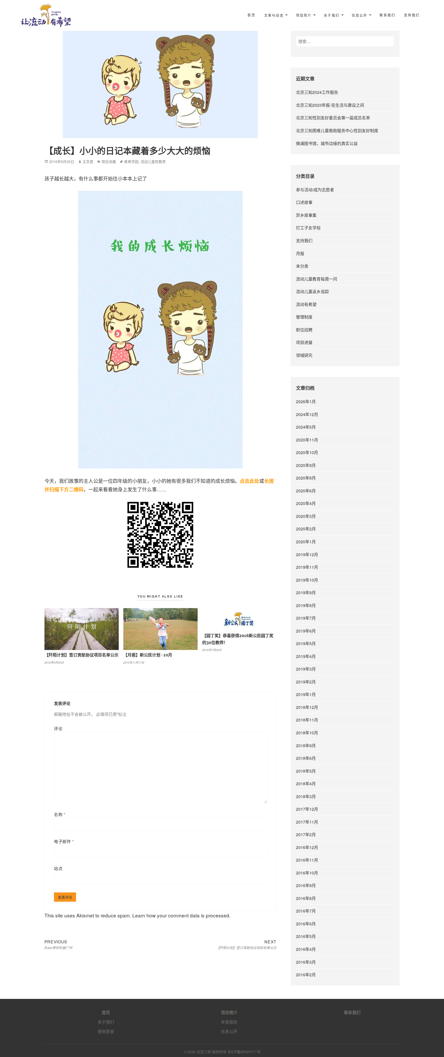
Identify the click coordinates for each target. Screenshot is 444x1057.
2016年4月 (306, 949)
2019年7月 (306, 618)
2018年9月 (306, 745)
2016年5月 (306, 936)
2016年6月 (306, 924)
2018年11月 (307, 720)
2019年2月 (306, 682)
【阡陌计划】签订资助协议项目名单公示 (81, 655)
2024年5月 (306, 427)
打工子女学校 (308, 228)
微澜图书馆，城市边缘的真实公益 (327, 143)
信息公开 (359, 15)
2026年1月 (306, 401)
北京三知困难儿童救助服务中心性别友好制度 (337, 130)
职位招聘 (304, 330)
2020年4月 (306, 503)
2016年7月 (306, 911)
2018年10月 (307, 733)
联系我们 (387, 15)
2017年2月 (306, 834)
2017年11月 (307, 822)
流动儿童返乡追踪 (312, 291)
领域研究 (304, 355)
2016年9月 (306, 885)
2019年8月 (306, 605)
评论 (58, 728)
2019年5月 (306, 643)
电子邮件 (64, 841)
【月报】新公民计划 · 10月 (147, 655)
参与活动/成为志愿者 (315, 190)
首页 (251, 15)
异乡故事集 (306, 215)
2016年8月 (306, 898)
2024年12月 (307, 414)
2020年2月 (306, 529)
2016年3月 (306, 962)
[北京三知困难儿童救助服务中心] (46, 14)
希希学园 (131, 161)
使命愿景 (106, 1031)
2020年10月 (307, 452)
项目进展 (108, 161)
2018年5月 (306, 771)
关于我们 (331, 15)
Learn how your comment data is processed (180, 915)
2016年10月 (307, 873)
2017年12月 (307, 809)
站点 (58, 868)
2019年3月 (306, 669)
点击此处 (249, 480)
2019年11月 (307, 567)
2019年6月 (306, 631)
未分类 (302, 266)
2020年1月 (306, 542)
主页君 (87, 161)
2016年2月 (306, 975)
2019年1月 (306, 694)
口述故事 (304, 202)
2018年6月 (306, 758)
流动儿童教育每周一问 (316, 279)
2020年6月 (306, 491)
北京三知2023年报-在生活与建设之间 (330, 105)
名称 (60, 814)
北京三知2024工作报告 (317, 92)
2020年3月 (306, 516)
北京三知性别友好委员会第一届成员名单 (333, 118)
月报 (300, 253)
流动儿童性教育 (153, 161)
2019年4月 (306, 656)
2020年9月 (306, 465)
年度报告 (229, 1022)
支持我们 (412, 15)
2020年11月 (307, 440)
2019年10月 (307, 580)
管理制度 (304, 317)
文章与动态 (274, 15)
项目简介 (304, 15)
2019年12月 (307, 554)
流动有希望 (306, 304)
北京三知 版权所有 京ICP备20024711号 (229, 1051)
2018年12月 (307, 707)
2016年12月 (307, 847)
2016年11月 (307, 860)
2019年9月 (306, 592)
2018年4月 (306, 784)
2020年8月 (306, 478)
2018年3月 (306, 796)
